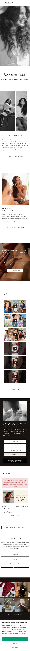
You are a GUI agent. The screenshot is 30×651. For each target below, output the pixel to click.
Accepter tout (15, 639)
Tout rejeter (15, 647)
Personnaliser (15, 643)
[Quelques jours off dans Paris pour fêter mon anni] (7, 605)
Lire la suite (15, 515)
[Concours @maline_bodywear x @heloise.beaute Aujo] (7, 589)
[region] (15, 635)
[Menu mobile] (28, 2)
